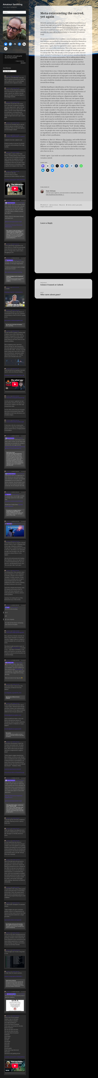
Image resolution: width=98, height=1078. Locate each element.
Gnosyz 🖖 (9, 523)
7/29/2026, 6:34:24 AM (15, 818)
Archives (7, 68)
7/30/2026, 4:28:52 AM (15, 741)
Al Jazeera (9, 494)
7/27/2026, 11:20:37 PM (16, 859)
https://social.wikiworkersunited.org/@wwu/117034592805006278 (15, 447)
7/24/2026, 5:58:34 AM (15, 932)
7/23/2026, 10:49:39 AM (16, 950)
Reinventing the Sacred (70, 27)
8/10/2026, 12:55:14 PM (20, 202)
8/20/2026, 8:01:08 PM (15, 152)
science (50, 206)
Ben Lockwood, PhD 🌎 (11, 993)
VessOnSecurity (10, 260)
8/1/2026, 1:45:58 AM (14, 607)
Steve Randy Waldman (11, 473)
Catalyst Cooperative (11, 202)
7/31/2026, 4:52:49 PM (18, 662)
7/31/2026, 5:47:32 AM (15, 684)
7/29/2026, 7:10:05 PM (20, 780)
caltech (74, 205)
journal (63, 205)
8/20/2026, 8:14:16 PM (15, 135)
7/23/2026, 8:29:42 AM (15, 1015)
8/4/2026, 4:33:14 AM (16, 523)
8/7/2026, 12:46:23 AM (15, 310)
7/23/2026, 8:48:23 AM (15, 971)
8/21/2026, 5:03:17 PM (15, 88)
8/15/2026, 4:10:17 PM (15, 171)
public (80, 205)
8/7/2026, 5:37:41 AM (17, 260)
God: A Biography (51, 112)
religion (42, 206)
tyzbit (8, 607)
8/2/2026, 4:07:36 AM (15, 570)
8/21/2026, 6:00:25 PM (15, 76)
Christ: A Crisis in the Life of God (71, 112)
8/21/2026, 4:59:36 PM (15, 102)
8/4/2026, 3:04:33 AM (20, 473)
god (77, 205)
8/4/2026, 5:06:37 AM (15, 420)
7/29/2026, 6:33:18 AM (15, 828)
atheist (69, 205)
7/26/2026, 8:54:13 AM (15, 902)
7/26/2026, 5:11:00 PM (15, 887)
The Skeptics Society (69, 25)
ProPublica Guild (10, 662)
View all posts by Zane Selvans (54, 194)
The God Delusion (55, 142)
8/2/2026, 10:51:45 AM (15, 541)
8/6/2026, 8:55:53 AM (15, 331)
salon (46, 206)
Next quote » (23, 62)
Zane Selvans (8, 76)
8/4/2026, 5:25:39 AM (15, 396)
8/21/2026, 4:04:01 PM (15, 122)
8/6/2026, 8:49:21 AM (15, 368)
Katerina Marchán (10, 438)
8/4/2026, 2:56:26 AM (15, 494)
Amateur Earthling (12, 4)
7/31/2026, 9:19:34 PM (15, 631)
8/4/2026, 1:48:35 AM (19, 438)
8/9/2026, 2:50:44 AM (15, 244)
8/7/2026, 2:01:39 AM (15, 287)
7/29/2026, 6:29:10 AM (15, 840)
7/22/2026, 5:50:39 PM (20, 993)
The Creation (67, 140)
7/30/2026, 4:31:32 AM (15, 703)
